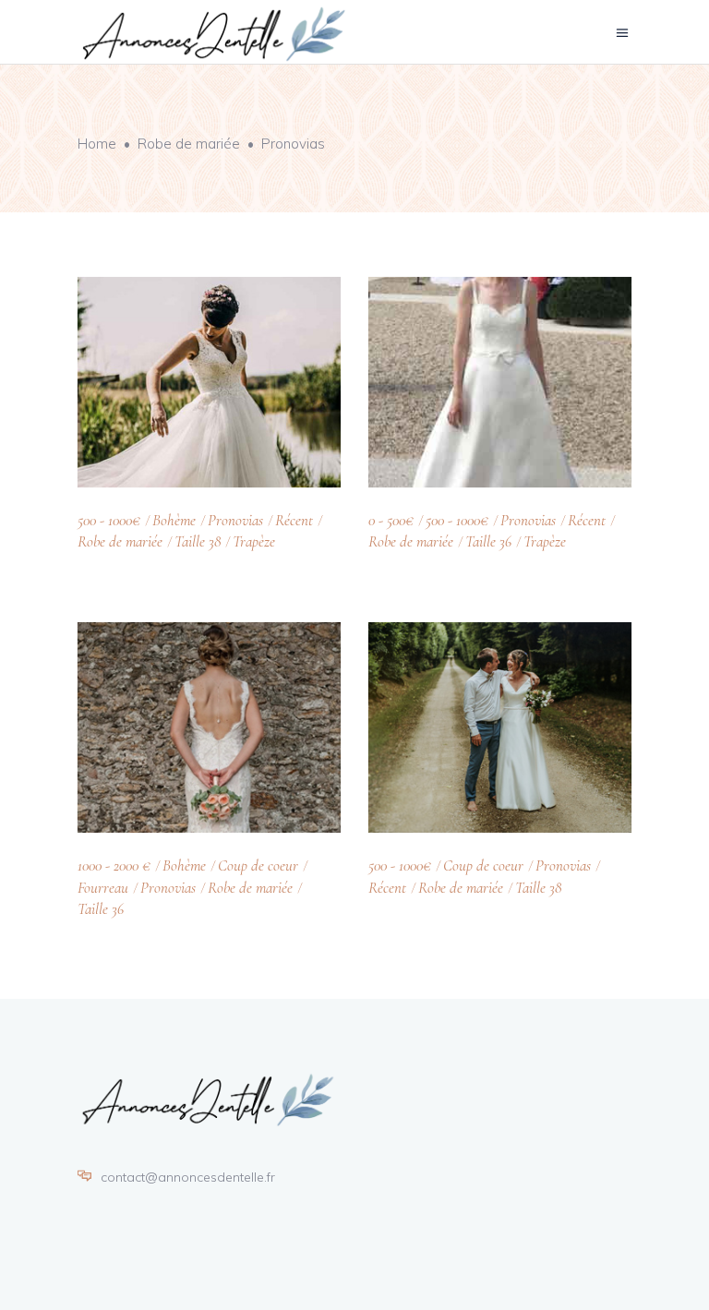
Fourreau (103, 887)
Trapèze (254, 541)
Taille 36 (488, 541)
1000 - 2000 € (114, 865)
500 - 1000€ (109, 520)
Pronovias (235, 520)
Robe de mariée (189, 143)
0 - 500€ (391, 520)
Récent (294, 520)
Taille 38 (197, 541)
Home (97, 143)
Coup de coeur (258, 865)
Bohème (174, 520)
